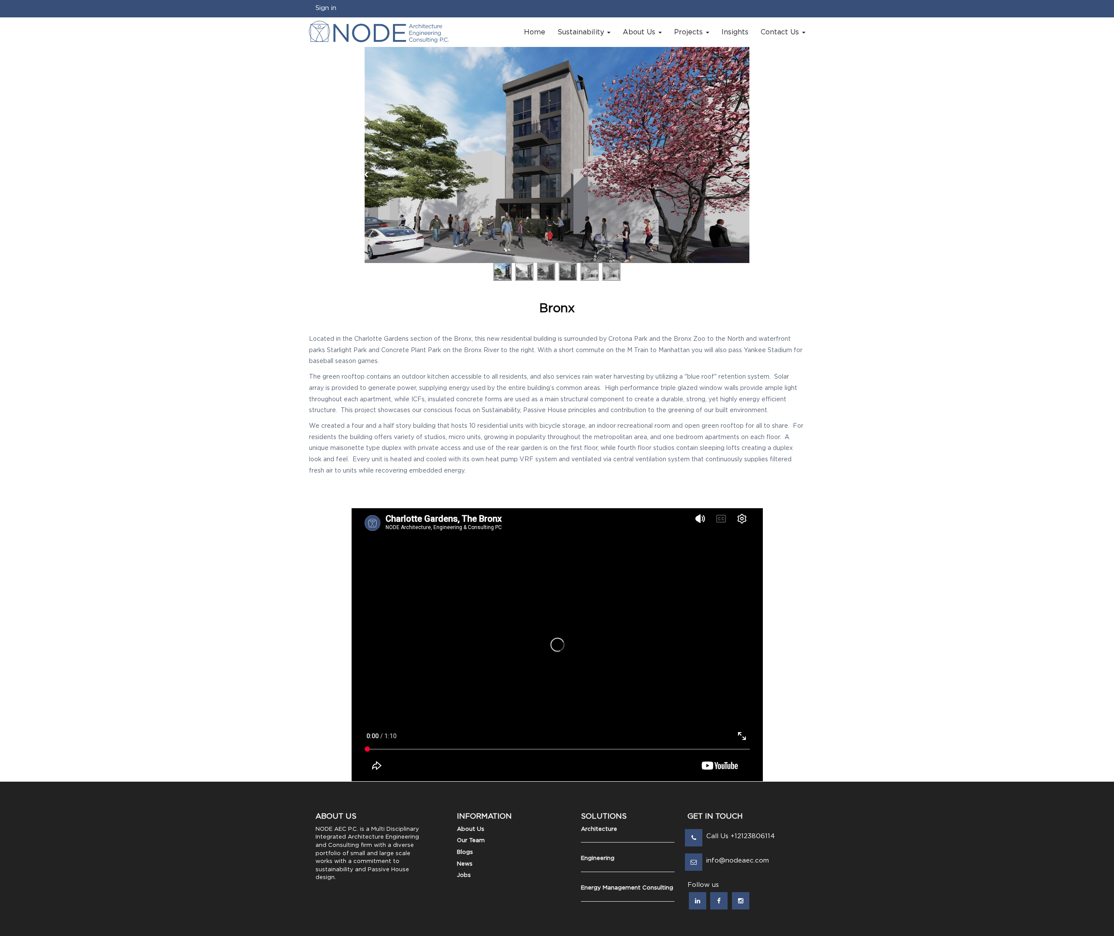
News (465, 864)
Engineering (597, 858)
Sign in (325, 8)
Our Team (471, 840)
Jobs (464, 875)
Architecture (599, 829)
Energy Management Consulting (627, 888)
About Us (470, 829)
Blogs (465, 852)
